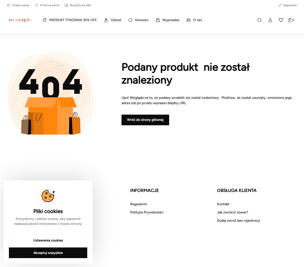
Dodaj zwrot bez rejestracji (238, 220)
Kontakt (223, 204)
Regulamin (290, 5)
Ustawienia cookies (48, 240)
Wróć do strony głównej (145, 120)
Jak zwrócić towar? (232, 212)
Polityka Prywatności (147, 212)
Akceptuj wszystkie (48, 253)
